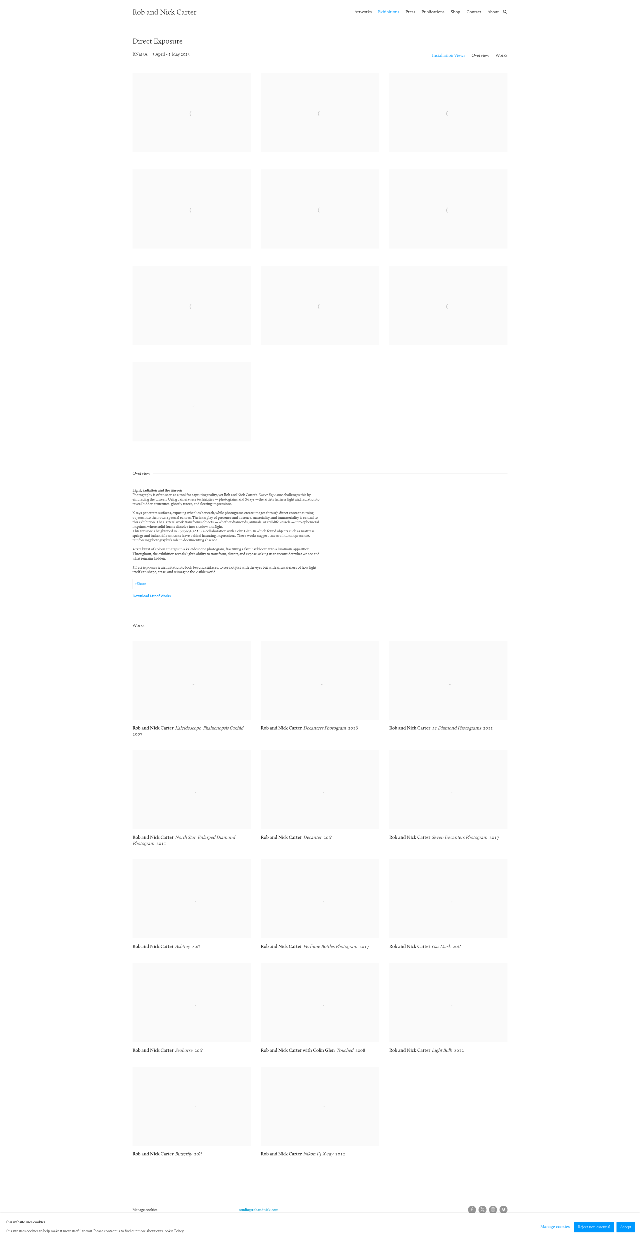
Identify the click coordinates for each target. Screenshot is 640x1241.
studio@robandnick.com (258, 1210)
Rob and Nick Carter (164, 13)
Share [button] (141, 584)
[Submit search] (505, 11)
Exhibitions (388, 12)
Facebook (472, 1210)
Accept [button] (625, 1227)
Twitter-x (482, 1210)
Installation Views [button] (448, 55)
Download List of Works (151, 596)
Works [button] (502, 55)
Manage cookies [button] (145, 1210)
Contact (473, 12)
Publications (433, 12)
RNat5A (139, 54)
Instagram (493, 1210)
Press (410, 12)
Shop (455, 12)
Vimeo (504, 1210)
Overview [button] (480, 55)
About (493, 12)
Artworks (363, 12)
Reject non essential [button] (594, 1227)
